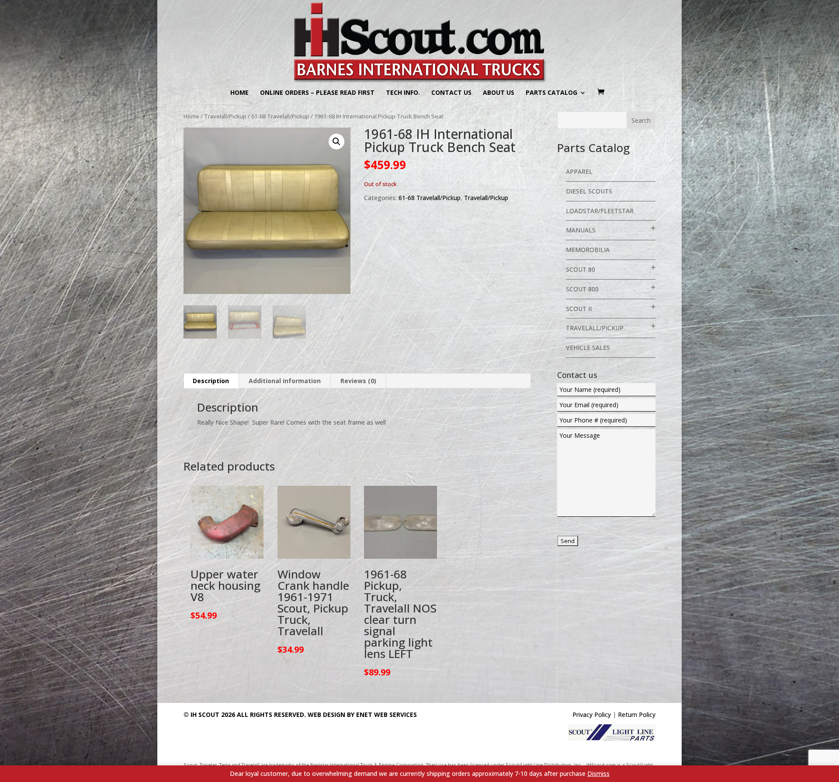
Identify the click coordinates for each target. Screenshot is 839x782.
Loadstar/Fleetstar (600, 211)
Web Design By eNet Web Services (362, 714)
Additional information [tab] (285, 381)
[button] (336, 141)
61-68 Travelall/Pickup (280, 116)
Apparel (579, 171)
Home (239, 93)
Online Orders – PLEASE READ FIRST (317, 93)
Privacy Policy (591, 714)
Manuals (581, 230)
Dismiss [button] (598, 773)
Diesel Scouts (589, 191)
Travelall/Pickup (225, 116)
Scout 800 (582, 289)
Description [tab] (211, 381)
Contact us (451, 93)
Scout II (579, 308)
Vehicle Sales (588, 347)
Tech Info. (403, 93)
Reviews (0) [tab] (358, 381)
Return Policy (636, 714)
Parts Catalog (551, 93)
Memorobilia (588, 250)
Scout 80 (580, 269)
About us (498, 93)
